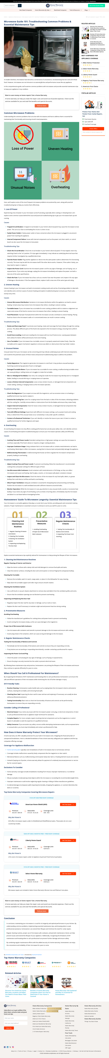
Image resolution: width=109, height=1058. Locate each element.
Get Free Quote (67, 804)
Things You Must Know (91, 1021)
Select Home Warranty (39, 1011)
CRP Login (68, 1048)
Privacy (30, 1051)
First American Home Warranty (42, 1026)
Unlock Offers (93, 128)
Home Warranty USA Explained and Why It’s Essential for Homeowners (66, 992)
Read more (93, 1)
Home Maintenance (90, 1013)
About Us (14, 1051)
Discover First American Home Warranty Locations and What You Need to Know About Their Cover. (15, 993)
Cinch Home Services (39, 1029)
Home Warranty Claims (91, 1011)
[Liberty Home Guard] (14, 839)
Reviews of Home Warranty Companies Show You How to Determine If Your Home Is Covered (40, 993)
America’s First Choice (39, 1019)
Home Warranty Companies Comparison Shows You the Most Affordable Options (97, 50)
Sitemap (75, 1051)
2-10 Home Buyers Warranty (41, 1031)
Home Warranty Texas (71, 1030)
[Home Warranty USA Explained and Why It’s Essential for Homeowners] (66, 982)
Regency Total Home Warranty (41, 1016)
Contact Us (41, 1051)
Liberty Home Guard (38, 1013)
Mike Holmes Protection (39, 1008)
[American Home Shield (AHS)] (14, 803)
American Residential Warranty (42, 1024)
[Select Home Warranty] (14, 872)
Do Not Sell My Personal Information (90, 1051)
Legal (35, 1051)
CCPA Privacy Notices (65, 1051)
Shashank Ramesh (37, 954)
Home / (6, 17)
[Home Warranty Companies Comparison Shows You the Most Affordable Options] (85, 50)
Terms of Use (22, 1051)
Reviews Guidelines (52, 1051)
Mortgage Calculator (71, 1040)
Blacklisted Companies (60, 10)
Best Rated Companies (26, 10)
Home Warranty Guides (91, 1008)
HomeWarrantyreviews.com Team (15, 954)
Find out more (41, 106)
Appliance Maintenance (15, 17)
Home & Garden (89, 1016)
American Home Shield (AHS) (41, 1021)
